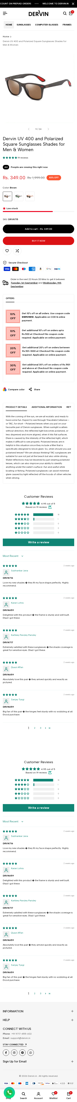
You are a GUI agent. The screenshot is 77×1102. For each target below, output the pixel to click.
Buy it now (38, 241)
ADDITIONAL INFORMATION (47, 407)
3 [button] (40, 728)
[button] (10, 157)
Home (6, 36)
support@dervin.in (20, 1038)
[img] (10, 566)
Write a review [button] (38, 542)
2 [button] (34, 728)
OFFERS (10, 298)
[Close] (72, 4)
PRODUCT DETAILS (16, 407)
